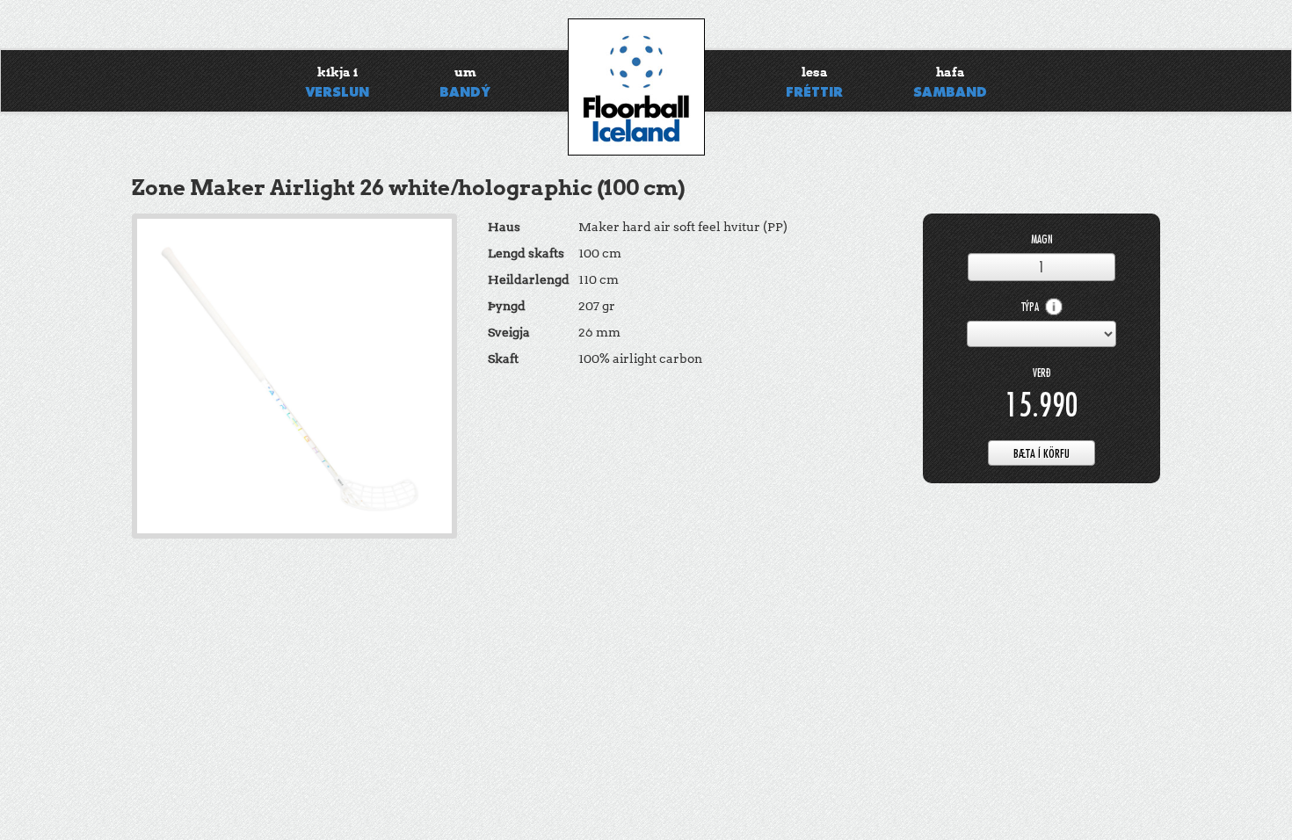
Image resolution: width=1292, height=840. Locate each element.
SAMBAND (950, 82)
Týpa (1031, 307)
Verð (1042, 373)
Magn (1042, 239)
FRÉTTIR (814, 82)
